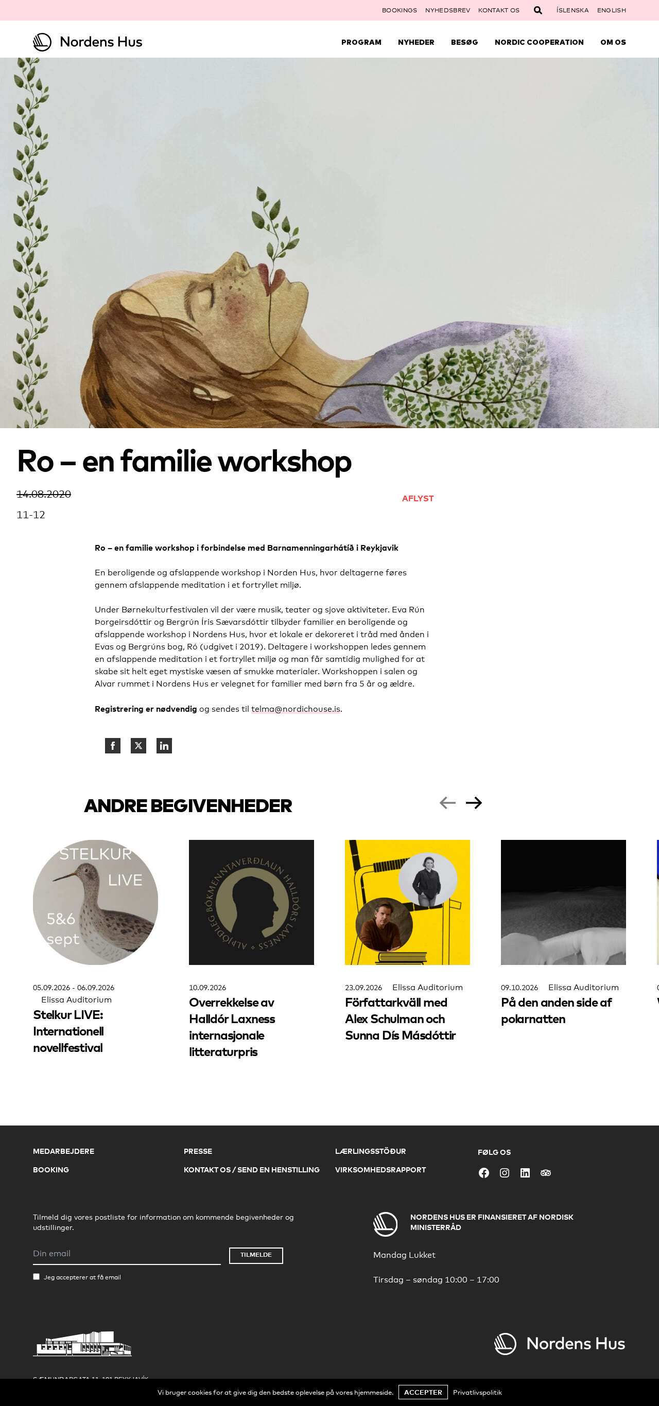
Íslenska (572, 10)
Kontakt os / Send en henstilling (252, 1169)
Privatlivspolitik (477, 1392)
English (611, 10)
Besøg (464, 42)
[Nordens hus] (107, 42)
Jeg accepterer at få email (82, 1277)
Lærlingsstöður (370, 1151)
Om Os (613, 42)
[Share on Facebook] (112, 745)
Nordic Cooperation (539, 42)
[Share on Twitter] (138, 745)
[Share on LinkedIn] (164, 745)
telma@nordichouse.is (295, 709)
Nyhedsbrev (447, 10)
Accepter (423, 1392)
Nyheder (416, 42)
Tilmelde (256, 1254)
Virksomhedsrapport (380, 1169)
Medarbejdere (63, 1151)
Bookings (399, 10)
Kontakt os (498, 10)
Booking (51, 1169)
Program (361, 42)
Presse (198, 1151)
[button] (447, 803)
